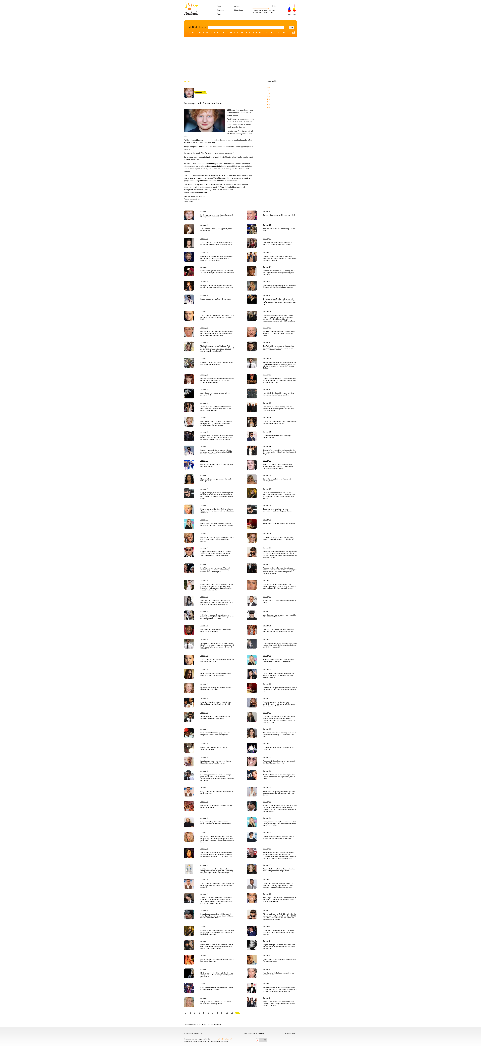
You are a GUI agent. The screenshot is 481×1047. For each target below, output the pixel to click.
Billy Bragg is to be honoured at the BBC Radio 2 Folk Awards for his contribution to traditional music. (279, 333)
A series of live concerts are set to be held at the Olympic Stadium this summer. (216, 363)
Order (274, 6)
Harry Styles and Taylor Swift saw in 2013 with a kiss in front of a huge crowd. (216, 988)
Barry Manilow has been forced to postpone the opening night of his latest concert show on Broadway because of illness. (216, 258)
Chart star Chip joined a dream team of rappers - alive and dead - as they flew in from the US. (216, 703)
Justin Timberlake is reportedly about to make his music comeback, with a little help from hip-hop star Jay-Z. (217, 885)
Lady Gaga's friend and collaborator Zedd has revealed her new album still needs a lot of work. (216, 286)
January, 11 (204, 771)
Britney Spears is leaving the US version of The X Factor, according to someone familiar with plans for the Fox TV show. (279, 824)
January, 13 (267, 757)
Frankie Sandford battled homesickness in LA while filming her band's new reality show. (278, 837)
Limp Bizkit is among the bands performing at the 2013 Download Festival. (279, 616)
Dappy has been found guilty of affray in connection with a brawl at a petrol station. (277, 510)
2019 (268, 108)
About (219, 6)
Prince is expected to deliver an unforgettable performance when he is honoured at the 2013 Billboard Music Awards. (216, 452)
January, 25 (267, 211)
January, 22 (204, 432)
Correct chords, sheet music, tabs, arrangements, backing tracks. (264, 11)
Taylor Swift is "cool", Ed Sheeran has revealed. (279, 523)
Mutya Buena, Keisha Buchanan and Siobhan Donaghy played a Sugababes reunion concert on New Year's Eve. (279, 1003)
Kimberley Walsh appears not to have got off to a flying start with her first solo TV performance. (279, 286)
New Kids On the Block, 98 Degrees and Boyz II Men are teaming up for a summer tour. (279, 394)
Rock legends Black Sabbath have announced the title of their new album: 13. (279, 762)
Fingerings (238, 10)
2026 (268, 87)
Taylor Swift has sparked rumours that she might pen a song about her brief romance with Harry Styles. (279, 793)
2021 (268, 102)
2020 (268, 105)
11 (232, 1013)
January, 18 (267, 461)
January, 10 (204, 865)
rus (289, 14)
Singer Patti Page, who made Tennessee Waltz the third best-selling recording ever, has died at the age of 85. (279, 946)
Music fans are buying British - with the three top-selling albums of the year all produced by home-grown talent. (216, 975)
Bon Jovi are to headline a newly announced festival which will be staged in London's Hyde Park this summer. (278, 409)
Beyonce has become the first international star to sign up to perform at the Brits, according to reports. (217, 539)
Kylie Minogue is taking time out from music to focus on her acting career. (215, 689)
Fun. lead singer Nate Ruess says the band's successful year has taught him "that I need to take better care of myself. (280, 258)
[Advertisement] (240, 59)
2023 (268, 96)
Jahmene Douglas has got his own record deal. (279, 215)
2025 (268, 90)
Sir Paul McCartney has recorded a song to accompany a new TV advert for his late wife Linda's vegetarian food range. (278, 466)
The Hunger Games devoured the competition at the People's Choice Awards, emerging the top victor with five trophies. (279, 899)
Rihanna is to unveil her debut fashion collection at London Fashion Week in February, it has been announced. (217, 511)
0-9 (283, 32)
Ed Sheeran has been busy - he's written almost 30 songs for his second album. (216, 216)
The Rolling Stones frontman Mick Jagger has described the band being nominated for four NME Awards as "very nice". (278, 348)
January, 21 (267, 432)
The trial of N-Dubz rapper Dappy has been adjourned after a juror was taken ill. (215, 717)
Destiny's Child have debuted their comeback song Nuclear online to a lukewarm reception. (278, 630)
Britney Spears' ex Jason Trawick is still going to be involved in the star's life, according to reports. (216, 524)
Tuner (219, 14)
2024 (268, 93)
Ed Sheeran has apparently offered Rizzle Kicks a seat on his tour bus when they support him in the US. (280, 689)
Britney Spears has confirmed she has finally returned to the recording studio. (215, 1003)
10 (227, 1013)
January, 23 (267, 295)
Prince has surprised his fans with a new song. (216, 299)
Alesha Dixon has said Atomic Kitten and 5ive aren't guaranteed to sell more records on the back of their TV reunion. (215, 409)
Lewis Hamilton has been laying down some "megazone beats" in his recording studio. (215, 734)
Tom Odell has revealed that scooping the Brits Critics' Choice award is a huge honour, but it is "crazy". (279, 777)
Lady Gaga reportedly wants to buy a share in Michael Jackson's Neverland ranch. (215, 762)
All (293, 32)
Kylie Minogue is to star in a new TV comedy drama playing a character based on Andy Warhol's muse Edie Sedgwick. (215, 570)
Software (220, 10)
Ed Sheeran (231, 110)
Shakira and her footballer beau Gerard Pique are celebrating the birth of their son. (280, 422)
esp (294, 14)
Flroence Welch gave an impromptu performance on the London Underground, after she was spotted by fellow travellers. (217, 380)
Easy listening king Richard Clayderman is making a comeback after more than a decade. (216, 823)
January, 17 (204, 475)
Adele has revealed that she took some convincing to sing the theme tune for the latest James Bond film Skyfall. (278, 704)
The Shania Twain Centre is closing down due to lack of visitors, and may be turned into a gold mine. (279, 735)
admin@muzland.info (225, 1039)
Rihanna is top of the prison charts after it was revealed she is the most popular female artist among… (278, 932)
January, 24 (267, 253)
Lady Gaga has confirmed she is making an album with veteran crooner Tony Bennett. (277, 243)
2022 (268, 99)
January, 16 (267, 564)
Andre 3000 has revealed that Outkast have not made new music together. (216, 630)
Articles (237, 6)
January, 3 (203, 927)
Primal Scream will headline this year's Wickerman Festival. (213, 748)
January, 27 (204, 211)
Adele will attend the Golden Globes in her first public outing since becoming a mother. (278, 870)
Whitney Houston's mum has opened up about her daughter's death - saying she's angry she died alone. (278, 272)
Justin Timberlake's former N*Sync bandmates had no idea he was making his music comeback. (217, 243)
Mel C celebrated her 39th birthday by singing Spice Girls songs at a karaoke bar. (215, 674)
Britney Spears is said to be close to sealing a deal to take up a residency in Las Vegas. (278, 660)
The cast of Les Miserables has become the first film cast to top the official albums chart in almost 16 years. (279, 452)
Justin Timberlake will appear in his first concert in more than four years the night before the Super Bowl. (217, 317)
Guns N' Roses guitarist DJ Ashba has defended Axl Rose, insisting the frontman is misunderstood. (217, 272)
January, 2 (266, 955)
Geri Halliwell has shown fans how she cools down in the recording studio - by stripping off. (278, 538)
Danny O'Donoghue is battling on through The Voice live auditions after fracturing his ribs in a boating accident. (278, 675)
